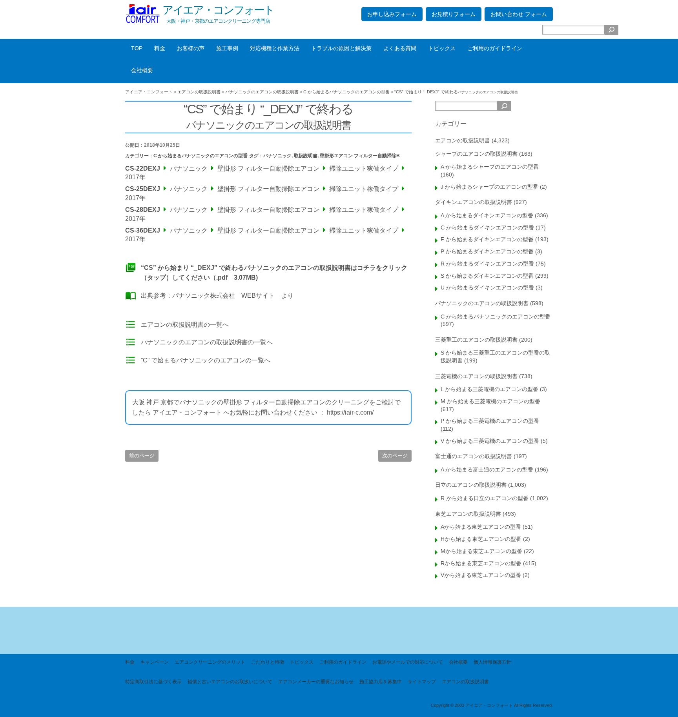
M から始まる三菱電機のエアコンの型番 (490, 401)
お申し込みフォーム (392, 14)
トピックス (442, 48)
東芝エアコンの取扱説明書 (468, 514)
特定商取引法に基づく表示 (153, 681)
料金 (159, 48)
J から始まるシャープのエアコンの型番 (489, 187)
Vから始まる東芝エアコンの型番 (481, 575)
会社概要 (142, 70)
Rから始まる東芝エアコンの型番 (481, 563)
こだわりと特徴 (267, 662)
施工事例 (227, 48)
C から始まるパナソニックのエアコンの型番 (200, 155)
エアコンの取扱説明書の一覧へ (185, 324)
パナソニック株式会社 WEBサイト (223, 295)
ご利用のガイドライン (494, 48)
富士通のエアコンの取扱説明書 (473, 456)
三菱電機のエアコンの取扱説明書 (476, 376)
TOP (136, 48)
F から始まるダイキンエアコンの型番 (487, 239)
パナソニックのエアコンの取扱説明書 (482, 303)
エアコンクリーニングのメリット (210, 662)
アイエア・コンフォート (218, 10)
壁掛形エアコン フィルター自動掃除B (360, 155)
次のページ (395, 456)
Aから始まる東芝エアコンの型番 (481, 527)
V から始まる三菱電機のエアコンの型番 (490, 441)
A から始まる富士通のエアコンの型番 (487, 469)
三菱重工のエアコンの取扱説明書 (476, 340)
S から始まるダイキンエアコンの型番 (487, 276)
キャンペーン (154, 662)
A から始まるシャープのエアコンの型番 (490, 167)
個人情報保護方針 (492, 662)
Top (659, 698)
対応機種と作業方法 (274, 48)
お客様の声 (190, 48)
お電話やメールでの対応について (407, 662)
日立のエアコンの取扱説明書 (471, 485)
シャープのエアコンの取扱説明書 (476, 154)
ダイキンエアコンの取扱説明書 (473, 202)
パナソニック (277, 155)
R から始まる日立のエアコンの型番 (485, 498)
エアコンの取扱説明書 (462, 140)
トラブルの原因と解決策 (341, 48)
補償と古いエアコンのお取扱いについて (230, 681)
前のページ (142, 456)
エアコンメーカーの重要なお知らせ (316, 681)
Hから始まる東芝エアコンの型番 (481, 539)
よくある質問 (399, 48)
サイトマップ (422, 681)
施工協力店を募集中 (380, 681)
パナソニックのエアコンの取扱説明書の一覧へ (207, 342)
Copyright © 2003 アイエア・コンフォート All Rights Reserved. (492, 705)
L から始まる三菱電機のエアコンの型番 (489, 389)
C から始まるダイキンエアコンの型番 (487, 227)
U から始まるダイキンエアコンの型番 (487, 287)
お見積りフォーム (454, 14)
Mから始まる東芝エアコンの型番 (481, 551)
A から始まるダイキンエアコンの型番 (487, 215)
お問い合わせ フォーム (518, 14)
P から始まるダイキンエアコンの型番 (487, 251)
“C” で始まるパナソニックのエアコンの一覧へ (205, 360)
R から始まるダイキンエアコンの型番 (487, 263)
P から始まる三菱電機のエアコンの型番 (490, 421)
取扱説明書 (305, 155)
